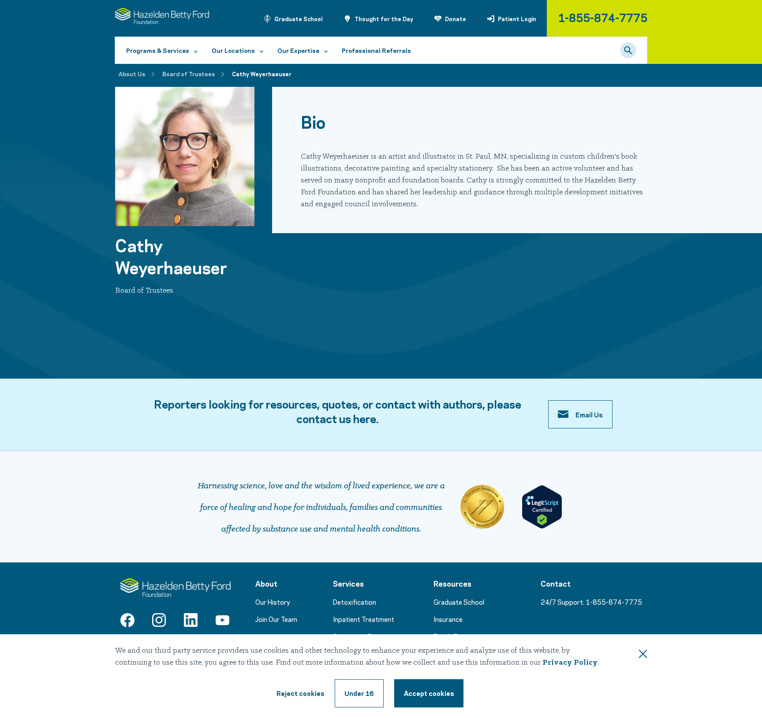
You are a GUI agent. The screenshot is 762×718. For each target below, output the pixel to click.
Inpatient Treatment (363, 619)
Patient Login (517, 18)
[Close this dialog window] (643, 655)
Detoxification (354, 601)
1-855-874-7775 (602, 17)
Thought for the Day (384, 18)
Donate (455, 18)
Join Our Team (276, 619)
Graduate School (298, 18)
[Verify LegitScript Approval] (542, 507)
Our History (272, 601)
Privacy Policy (570, 662)
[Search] (628, 50)
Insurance (448, 619)
